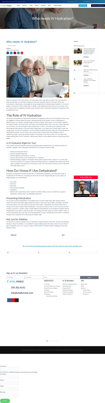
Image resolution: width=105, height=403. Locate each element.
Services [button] (24, 5)
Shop (31, 5)
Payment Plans (58, 5)
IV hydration (61, 108)
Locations (43, 5)
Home (18, 5)
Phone (2, 380)
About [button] (49, 5)
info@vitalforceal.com (22, 293)
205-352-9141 (39, 225)
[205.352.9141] (9, 288)
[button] (7, 53)
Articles (36, 5)
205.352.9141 (18, 287)
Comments (3, 366)
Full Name (3, 374)
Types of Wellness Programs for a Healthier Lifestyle (90, 80)
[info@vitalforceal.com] (9, 293)
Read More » (86, 57)
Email (2, 386)
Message (2, 392)
